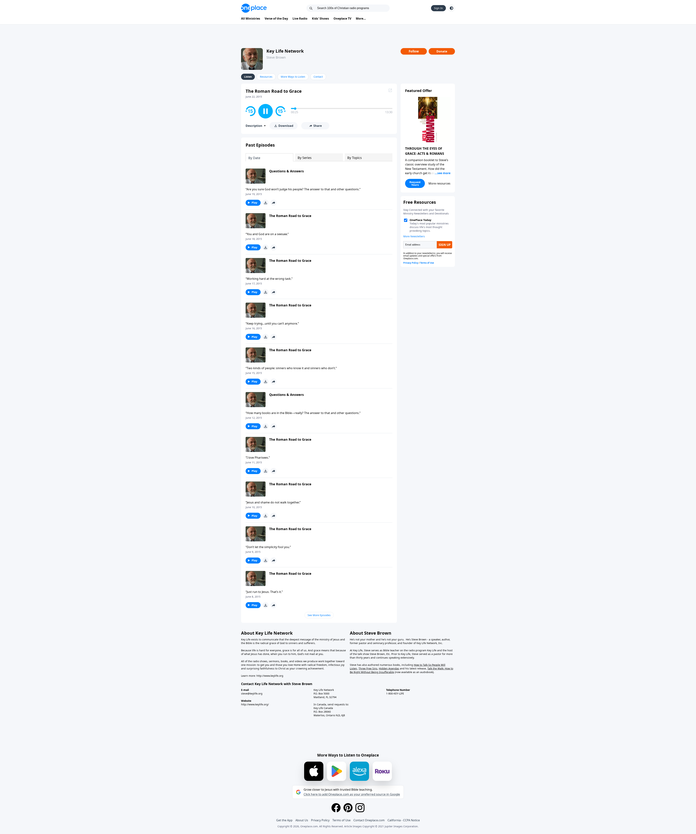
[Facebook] (336, 807)
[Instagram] (359, 807)
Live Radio (300, 19)
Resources (266, 76)
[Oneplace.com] (254, 8)
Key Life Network (285, 51)
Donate (441, 51)
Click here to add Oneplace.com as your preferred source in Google (352, 794)
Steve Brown (276, 57)
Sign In (438, 8)
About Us (301, 820)
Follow (414, 51)
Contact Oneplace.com (369, 820)
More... (361, 19)
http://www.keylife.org (269, 675)
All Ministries (250, 19)
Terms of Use (341, 820)
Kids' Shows (320, 19)
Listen (248, 76)
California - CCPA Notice (404, 820)
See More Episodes (319, 615)
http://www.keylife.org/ (255, 704)
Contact (318, 76)
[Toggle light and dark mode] (451, 8)
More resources (439, 183)
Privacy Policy (320, 820)
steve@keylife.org (251, 693)
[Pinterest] (348, 807)
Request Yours (415, 183)
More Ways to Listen (293, 76)
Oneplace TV (342, 19)
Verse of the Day (276, 19)
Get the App (284, 820)
